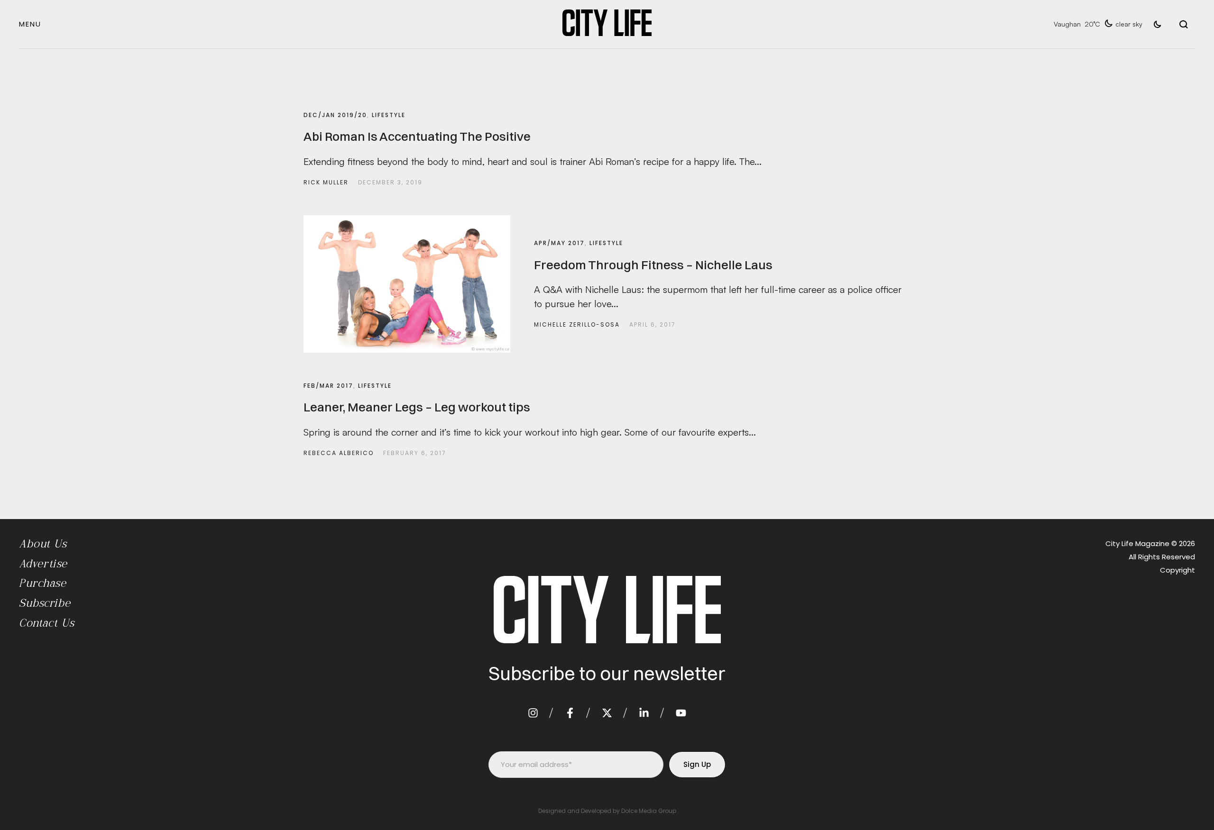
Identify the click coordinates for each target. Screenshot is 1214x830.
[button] (30, 23)
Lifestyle (388, 115)
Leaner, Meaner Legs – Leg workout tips (417, 407)
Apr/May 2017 (559, 243)
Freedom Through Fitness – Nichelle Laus (653, 265)
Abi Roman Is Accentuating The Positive (417, 136)
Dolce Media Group (648, 811)
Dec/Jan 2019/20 (335, 115)
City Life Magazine (1137, 543)
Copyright (1177, 570)
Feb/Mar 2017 (328, 386)
